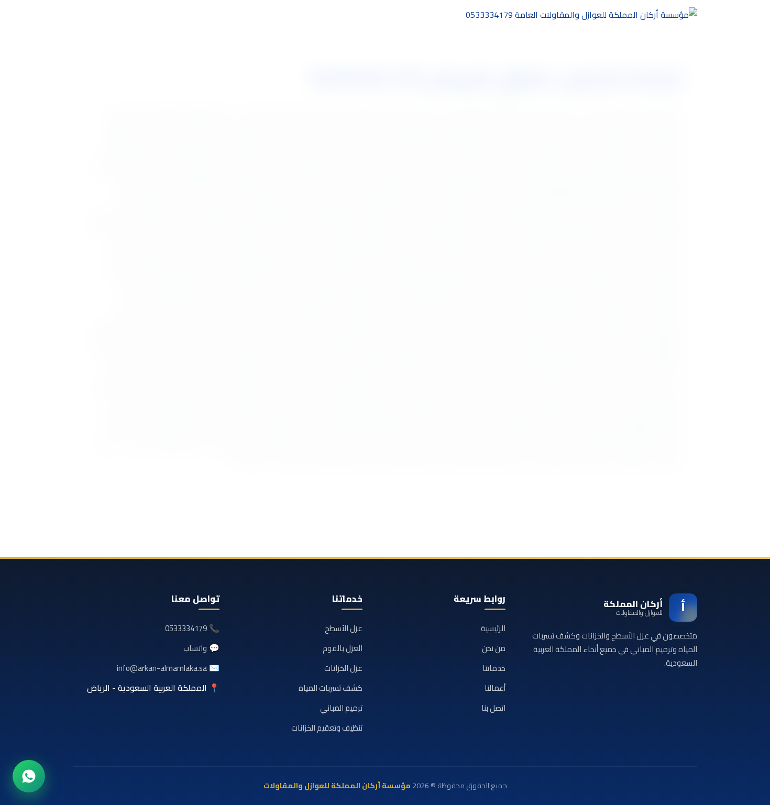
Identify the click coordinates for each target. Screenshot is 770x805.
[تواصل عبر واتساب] (29, 776)
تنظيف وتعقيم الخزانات (326, 728)
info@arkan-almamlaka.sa (162, 668)
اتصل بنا (493, 708)
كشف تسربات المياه (330, 688)
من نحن (493, 648)
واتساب (195, 648)
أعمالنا (495, 688)
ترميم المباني (341, 708)
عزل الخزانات (343, 668)
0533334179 (186, 628)
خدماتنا (493, 668)
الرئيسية (493, 628)
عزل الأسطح (343, 628)
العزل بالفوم (342, 648)
